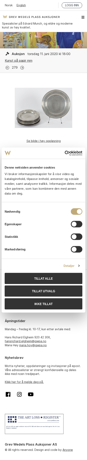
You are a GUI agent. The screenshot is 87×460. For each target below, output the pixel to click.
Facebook (8, 394)
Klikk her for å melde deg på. (24, 382)
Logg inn (72, 5)
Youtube (31, 394)
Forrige (7, 67)
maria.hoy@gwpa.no (33, 345)
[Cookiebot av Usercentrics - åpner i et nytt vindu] (64, 153)
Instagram (19, 394)
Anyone (68, 449)
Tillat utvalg (43, 291)
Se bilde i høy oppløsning (44, 141)
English (21, 5)
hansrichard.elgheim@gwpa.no (25, 341)
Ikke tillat (43, 303)
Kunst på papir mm (18, 60)
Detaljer (69, 265)
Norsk (9, 5)
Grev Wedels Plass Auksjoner (31, 17)
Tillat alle (43, 278)
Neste (22, 67)
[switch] (76, 224)
